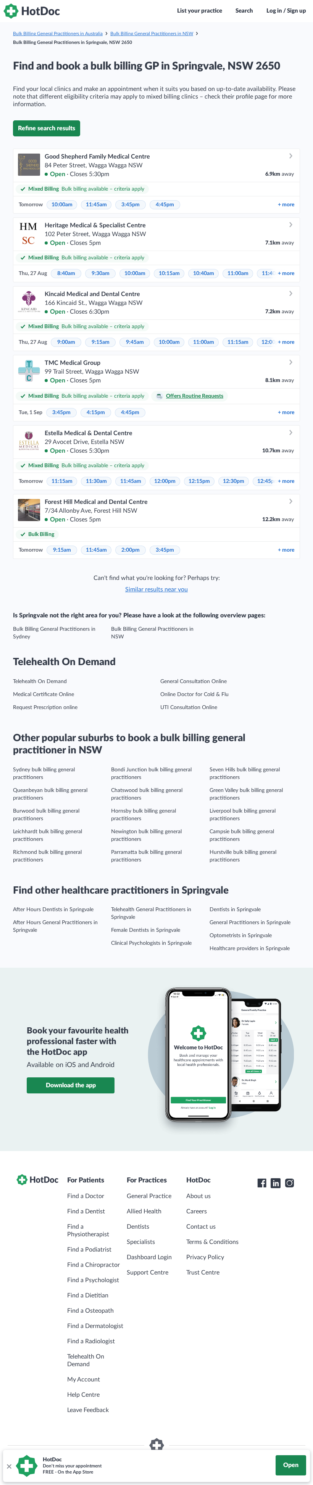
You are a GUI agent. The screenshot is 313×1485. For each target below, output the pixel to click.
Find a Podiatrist (89, 1250)
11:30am (96, 481)
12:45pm (268, 481)
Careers (196, 1211)
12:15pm (199, 481)
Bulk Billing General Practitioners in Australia (58, 33)
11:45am (96, 204)
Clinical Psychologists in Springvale (151, 943)
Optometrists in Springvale (241, 935)
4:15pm (96, 412)
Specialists (141, 1242)
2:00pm (130, 550)
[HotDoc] (31, 11)
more (286, 204)
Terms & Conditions (212, 1242)
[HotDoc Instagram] (289, 1183)
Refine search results (46, 128)
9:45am (135, 342)
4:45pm (165, 204)
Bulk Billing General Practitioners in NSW (151, 33)
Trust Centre (202, 1273)
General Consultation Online (193, 681)
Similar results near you (156, 589)
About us (198, 1196)
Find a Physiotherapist (88, 1230)
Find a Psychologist (93, 1280)
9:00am (66, 342)
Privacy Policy (205, 1257)
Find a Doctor (85, 1196)
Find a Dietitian (87, 1295)
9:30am (101, 273)
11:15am (237, 342)
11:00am (237, 273)
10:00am (62, 204)
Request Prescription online (45, 707)
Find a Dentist (86, 1211)
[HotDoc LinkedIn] (275, 1183)
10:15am (169, 273)
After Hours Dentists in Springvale (53, 909)
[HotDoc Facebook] (262, 1183)
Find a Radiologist (91, 1341)
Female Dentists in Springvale (145, 930)
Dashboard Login (149, 1257)
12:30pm (233, 481)
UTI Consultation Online (188, 707)
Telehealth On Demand (40, 681)
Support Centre (147, 1273)
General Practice (149, 1196)
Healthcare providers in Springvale (250, 948)
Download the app (71, 1085)
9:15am (101, 342)
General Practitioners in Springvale (250, 922)
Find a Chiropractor (93, 1265)
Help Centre (83, 1395)
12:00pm (165, 481)
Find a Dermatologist (95, 1326)
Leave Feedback (88, 1410)
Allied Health (144, 1211)
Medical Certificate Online (43, 694)
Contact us (201, 1227)
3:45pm (130, 204)
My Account (83, 1379)
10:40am (203, 273)
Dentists (138, 1227)
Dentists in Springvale (235, 909)
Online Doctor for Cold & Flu (194, 694)
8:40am (66, 273)
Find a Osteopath (90, 1311)
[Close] (8, 1466)
